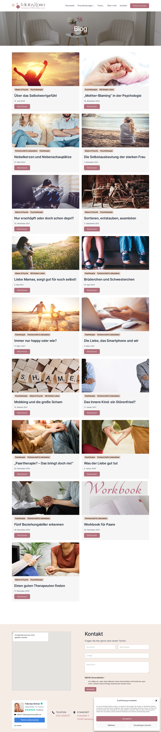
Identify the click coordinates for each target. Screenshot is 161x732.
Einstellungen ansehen (142, 725)
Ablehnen (111, 725)
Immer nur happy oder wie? (35, 341)
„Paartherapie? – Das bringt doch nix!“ (43, 463)
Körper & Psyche (21, 90)
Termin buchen (139, 5)
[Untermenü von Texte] (103, 5)
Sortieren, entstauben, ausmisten (110, 218)
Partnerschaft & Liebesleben (26, 151)
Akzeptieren (127, 719)
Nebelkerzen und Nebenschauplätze (43, 157)
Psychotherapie (37, 90)
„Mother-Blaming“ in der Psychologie (112, 96)
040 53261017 (63, 715)
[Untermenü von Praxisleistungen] (93, 5)
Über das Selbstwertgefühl (35, 96)
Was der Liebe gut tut (101, 463)
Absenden (91, 689)
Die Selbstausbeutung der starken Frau (114, 157)
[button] (156, 700)
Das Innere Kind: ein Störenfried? (110, 402)
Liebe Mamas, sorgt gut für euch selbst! (45, 279)
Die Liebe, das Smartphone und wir (111, 341)
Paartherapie (45, 151)
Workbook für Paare (99, 524)
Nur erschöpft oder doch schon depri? (44, 218)
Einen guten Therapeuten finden (39, 586)
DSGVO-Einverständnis (95, 678)
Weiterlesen (22, 106)
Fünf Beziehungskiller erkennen (39, 524)
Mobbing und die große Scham (38, 402)
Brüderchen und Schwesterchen (109, 279)
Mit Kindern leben (107, 90)
